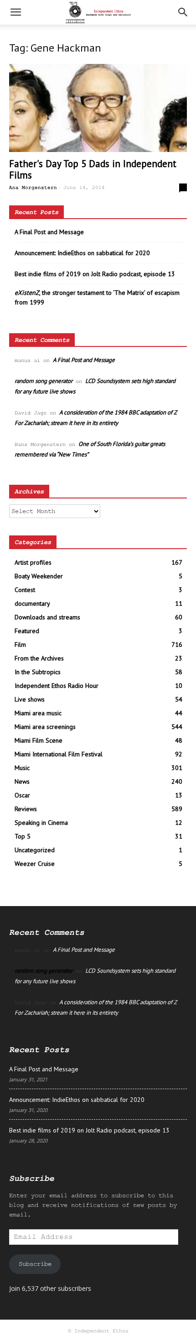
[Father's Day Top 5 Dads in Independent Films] (98, 108)
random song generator (43, 381)
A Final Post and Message (49, 232)
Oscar (22, 795)
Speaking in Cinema (41, 822)
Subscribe (35, 1264)
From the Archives (39, 658)
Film (20, 644)
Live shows (30, 699)
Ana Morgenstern (33, 187)
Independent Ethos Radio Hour (56, 685)
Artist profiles (33, 562)
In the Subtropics (38, 672)
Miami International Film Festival (59, 754)
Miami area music (38, 713)
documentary (32, 603)
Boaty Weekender (39, 576)
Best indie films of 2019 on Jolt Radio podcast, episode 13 (95, 274)
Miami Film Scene (38, 740)
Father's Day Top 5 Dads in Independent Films (92, 169)
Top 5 (23, 836)
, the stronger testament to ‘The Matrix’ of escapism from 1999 (97, 297)
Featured (27, 631)
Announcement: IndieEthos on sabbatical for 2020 (82, 253)
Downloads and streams (47, 617)
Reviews (26, 809)
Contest (25, 590)
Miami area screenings (45, 727)
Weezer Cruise (35, 864)
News (22, 781)
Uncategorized (35, 850)
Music (22, 768)
